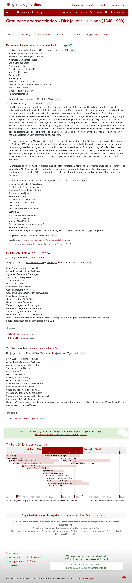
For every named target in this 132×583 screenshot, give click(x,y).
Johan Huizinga (17, 338)
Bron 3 (49, 104)
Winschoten (45, 353)
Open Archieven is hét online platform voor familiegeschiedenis (85, 566)
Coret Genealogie (84, 578)
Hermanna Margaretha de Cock (44, 348)
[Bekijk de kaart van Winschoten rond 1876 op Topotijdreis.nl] (52, 353)
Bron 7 (83, 353)
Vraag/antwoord (17, 561)
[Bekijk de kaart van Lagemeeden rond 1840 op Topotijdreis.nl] (67, 50)
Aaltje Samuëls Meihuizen (58, 240)
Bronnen (78, 34)
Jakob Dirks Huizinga (32, 240)
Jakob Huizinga (17, 333)
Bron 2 (58, 99)
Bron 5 (54, 236)
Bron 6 (89, 263)
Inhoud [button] (23, 12)
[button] (67, 12)
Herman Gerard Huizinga (22, 418)
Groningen (47, 180)
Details (11, 34)
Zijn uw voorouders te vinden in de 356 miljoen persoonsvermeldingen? (86, 558)
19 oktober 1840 (45, 99)
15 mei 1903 (33, 180)
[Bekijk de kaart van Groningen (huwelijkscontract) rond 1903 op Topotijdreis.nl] (54, 180)
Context (105, 34)
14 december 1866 (35, 262)
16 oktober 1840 (34, 50)
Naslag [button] (38, 12)
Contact (33, 561)
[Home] (124, 577)
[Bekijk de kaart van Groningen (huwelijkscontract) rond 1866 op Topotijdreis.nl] (58, 262)
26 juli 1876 (31, 353)
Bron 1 (73, 50)
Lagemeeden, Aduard (55, 50)
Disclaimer (14, 565)
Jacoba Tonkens (36, 257)
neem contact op (103, 515)
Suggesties (92, 34)
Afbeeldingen (25, 34)
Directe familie (44, 34)
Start (11, 12)
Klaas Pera (85, 515)
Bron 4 (84, 181)
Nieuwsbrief (36, 557)
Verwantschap (62, 34)
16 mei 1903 (43, 235)
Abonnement (15, 557)
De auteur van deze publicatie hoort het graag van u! (61, 434)
